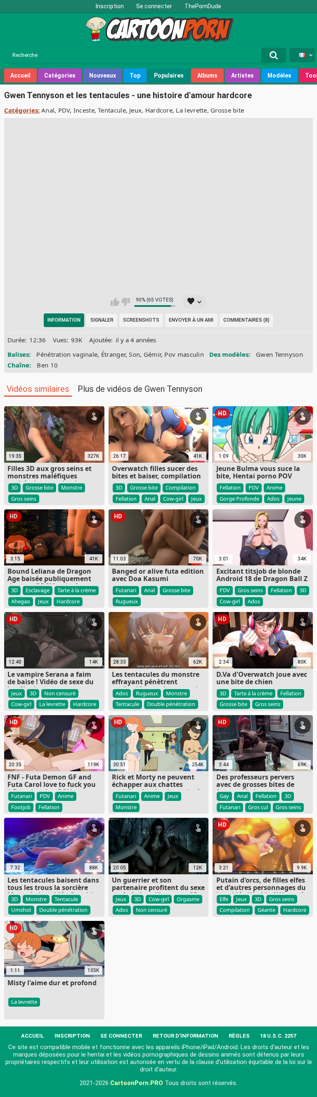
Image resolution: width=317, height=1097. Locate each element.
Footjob (21, 807)
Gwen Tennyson (279, 354)
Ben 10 (47, 365)
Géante (266, 909)
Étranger (113, 354)
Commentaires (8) (246, 320)
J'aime (115, 302)
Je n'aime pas (125, 302)
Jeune (294, 498)
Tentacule (112, 110)
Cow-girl (173, 498)
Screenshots (141, 320)
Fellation (126, 498)
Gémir (152, 354)
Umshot (21, 909)
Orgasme (188, 899)
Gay (224, 796)
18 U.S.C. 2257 (278, 1036)
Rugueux (127, 601)
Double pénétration (171, 704)
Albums (207, 75)
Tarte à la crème (76, 590)
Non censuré (60, 693)
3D (14, 487)
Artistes (242, 75)
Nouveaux (102, 75)
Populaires (169, 75)
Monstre (71, 487)
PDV (64, 110)
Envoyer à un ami (191, 320)
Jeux (135, 110)
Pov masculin (184, 354)
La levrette (191, 110)
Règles (239, 1036)
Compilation (181, 487)
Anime (274, 487)
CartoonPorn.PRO (136, 1083)
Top (135, 75)
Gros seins (23, 498)
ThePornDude (203, 6)
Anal (47, 110)
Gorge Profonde (239, 498)
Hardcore (159, 110)
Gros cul (258, 807)
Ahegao (20, 601)
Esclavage (38, 590)
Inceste (84, 110)
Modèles (279, 75)
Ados (273, 498)
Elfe (224, 899)
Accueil (20, 75)
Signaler (102, 320)
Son (134, 354)
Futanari (126, 590)
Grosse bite (227, 110)
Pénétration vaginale (66, 354)
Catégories (60, 75)
